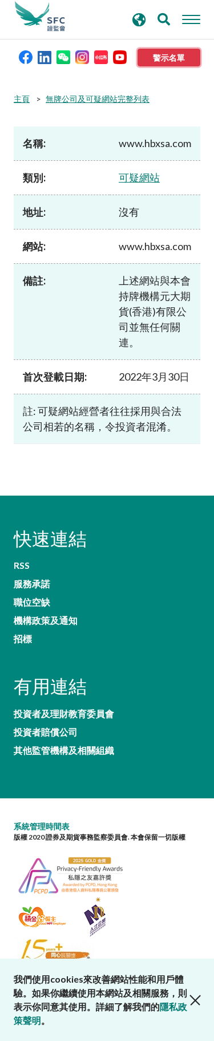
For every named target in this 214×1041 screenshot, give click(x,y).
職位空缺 (32, 602)
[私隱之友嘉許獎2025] (76, 873)
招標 (23, 638)
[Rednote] (101, 56)
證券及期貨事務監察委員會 (40, 16)
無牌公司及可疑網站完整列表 (98, 99)
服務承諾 (32, 583)
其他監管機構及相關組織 (64, 750)
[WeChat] (63, 56)
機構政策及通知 (46, 620)
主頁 (22, 99)
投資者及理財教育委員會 (64, 713)
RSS (22, 565)
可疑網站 (139, 177)
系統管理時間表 (42, 826)
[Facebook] (26, 56)
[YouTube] (120, 56)
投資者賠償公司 (46, 732)
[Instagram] (82, 56)
